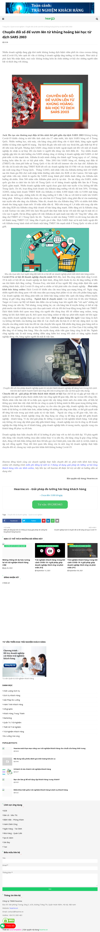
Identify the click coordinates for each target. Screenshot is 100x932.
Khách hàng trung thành (14, 713)
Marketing (7, 718)
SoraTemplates (15, 929)
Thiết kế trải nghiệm (12, 727)
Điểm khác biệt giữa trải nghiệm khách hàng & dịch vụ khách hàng (41, 790)
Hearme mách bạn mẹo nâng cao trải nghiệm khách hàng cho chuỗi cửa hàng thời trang (49, 748)
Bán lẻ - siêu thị (10, 815)
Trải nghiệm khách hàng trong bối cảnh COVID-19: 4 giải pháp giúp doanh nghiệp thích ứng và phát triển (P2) (50, 564)
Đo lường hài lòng (11, 736)
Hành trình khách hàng (13, 704)
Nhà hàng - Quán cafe (12, 833)
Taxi (5, 847)
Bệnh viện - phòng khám (13, 819)
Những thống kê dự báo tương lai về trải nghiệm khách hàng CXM (16, 562)
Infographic (8, 709)
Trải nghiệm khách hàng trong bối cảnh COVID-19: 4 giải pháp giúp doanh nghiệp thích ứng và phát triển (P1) (82, 564)
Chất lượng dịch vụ (11, 691)
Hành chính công (10, 824)
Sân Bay (6, 842)
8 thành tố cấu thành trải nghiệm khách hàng (32, 769)
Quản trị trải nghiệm (17, 27)
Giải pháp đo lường (11, 700)
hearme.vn (14, 908)
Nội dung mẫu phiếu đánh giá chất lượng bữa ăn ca (34, 759)
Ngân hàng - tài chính (12, 828)
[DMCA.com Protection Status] (8, 923)
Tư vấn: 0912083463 (50, 504)
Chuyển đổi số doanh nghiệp (17, 515)
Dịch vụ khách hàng (11, 695)
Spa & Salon (8, 838)
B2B (5, 810)
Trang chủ (5, 27)
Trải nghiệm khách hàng (13, 731)
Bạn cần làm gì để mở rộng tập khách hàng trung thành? (37, 779)
